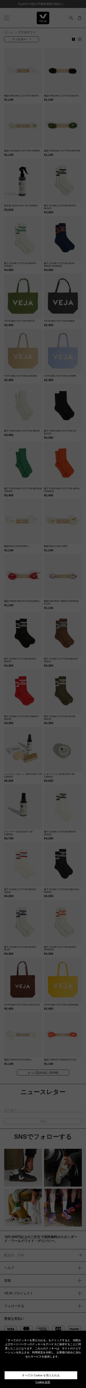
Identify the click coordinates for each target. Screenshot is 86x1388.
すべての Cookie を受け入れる (40, 1375)
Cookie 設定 (42, 1382)
